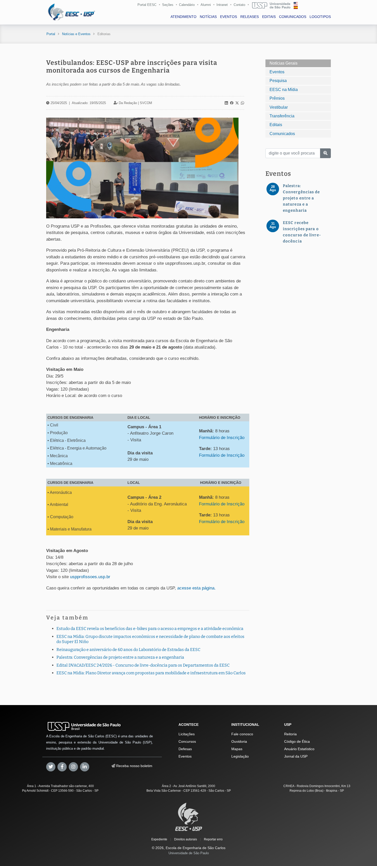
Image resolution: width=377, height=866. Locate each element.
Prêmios (277, 98)
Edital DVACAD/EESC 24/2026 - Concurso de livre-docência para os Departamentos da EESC (143, 665)
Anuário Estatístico (299, 749)
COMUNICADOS (292, 17)
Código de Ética (297, 741)
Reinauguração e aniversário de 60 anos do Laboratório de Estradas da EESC (128, 649)
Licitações (186, 734)
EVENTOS (228, 17)
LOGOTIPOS (320, 17)
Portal (50, 34)
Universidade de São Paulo (188, 853)
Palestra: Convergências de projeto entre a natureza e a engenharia (120, 657)
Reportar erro (213, 839)
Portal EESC (146, 5)
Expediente (159, 839)
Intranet (222, 5)
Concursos (187, 741)
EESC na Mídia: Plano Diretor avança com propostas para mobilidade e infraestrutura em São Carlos (151, 672)
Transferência (282, 116)
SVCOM (146, 103)
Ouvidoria (239, 741)
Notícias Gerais (283, 63)
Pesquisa (278, 80)
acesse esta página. (197, 588)
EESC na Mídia (284, 89)
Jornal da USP (295, 756)
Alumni (206, 5)
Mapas (236, 749)
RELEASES (249, 17)
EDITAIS (269, 17)
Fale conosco (242, 734)
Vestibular (279, 107)
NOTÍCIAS (208, 17)
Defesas (185, 749)
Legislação (240, 756)
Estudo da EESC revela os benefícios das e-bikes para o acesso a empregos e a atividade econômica (149, 628)
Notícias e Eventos (76, 34)
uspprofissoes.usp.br (91, 576)
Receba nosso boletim (133, 766)
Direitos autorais (185, 839)
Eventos (277, 72)
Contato (239, 5)
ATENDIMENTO (183, 17)
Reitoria (290, 734)
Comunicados (282, 133)
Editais (276, 125)
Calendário (187, 5)
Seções (167, 5)
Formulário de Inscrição (221, 437)
